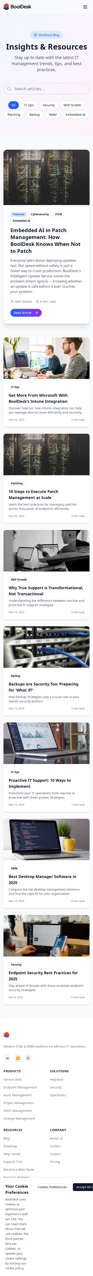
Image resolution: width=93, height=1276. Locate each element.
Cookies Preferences (52, 1187)
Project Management (18, 1103)
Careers (55, 1154)
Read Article (22, 313)
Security (49, 105)
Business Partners (16, 1177)
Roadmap (10, 1146)
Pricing (55, 1162)
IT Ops (29, 105)
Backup (34, 114)
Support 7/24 (12, 1162)
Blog (6, 1138)
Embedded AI (75, 114)
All (13, 105)
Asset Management (17, 1095)
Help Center (12, 1154)
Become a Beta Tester (19, 1169)
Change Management (19, 1118)
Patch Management (17, 1111)
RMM (53, 114)
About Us (56, 1138)
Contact (55, 1146)
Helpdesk (56, 1079)
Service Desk (12, 1079)
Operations (58, 1095)
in (7, 1058)
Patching (14, 114)
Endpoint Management (20, 1087)
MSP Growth (72, 105)
